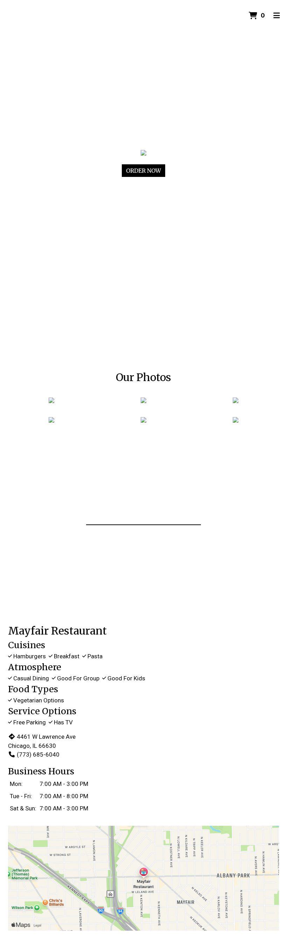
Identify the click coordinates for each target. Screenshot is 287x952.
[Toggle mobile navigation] (276, 15)
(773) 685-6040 (38, 754)
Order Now (143, 170)
